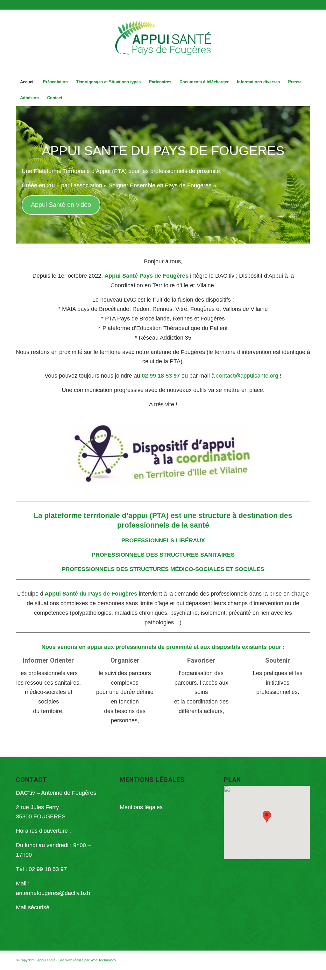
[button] (266, 816)
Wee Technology (103, 960)
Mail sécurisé (32, 907)
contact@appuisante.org (247, 375)
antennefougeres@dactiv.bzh (53, 893)
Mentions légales (141, 807)
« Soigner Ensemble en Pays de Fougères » (160, 185)
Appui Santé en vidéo (61, 204)
